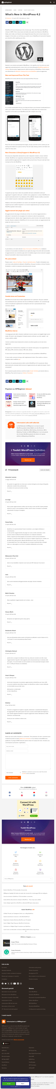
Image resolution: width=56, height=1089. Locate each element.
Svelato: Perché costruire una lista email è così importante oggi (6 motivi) (19, 403)
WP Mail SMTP (5, 1059)
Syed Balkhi (9, 1030)
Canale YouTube (34, 371)
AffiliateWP (31, 1068)
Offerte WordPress (33, 1000)
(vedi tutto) (33, 937)
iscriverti (24, 773)
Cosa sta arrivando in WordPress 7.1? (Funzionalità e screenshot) (18, 896)
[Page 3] (28, 931)
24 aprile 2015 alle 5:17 (10, 653)
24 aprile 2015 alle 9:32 (10, 595)
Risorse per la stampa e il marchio (10, 976)
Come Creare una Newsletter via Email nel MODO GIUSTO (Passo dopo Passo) (21, 929)
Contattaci (4, 979)
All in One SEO (5, 1053)
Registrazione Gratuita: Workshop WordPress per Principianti (17, 920)
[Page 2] (27, 931)
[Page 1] (26, 931)
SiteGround (31, 1079)
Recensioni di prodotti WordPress (37, 997)
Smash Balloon (5, 1062)
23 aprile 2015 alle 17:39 (10, 677)
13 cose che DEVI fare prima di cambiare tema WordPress (44, 395)
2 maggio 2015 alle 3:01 (10, 479)
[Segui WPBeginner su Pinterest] (22, 795)
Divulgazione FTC (33, 973)
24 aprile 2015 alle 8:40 (10, 614)
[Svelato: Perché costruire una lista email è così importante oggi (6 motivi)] (8, 404)
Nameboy (4, 1068)
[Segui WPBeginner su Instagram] (46, 792)
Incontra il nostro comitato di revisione (11, 973)
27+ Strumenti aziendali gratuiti (10, 1009)
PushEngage (32, 1062)
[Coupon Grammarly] (6, 952)
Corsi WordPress (33, 991)
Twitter (24, 373)
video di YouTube (17, 262)
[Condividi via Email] (27, 22)
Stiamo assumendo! (19, 1039)
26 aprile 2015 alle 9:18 (10, 577)
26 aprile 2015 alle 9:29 (10, 558)
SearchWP (31, 1056)
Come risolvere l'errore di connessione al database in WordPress (20, 395)
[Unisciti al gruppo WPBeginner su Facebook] (10, 795)
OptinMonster (5, 1047)
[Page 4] (30, 931)
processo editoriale (32, 415)
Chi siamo (4, 967)
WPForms (4, 1050)
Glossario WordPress (34, 994)
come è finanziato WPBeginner (38, 413)
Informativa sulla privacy (35, 967)
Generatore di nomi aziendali (9, 991)
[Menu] (53, 2)
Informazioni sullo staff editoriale (28, 422)
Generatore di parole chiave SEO (10, 997)
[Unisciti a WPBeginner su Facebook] (10, 792)
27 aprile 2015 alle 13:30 (10, 502)
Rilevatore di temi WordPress (9, 994)
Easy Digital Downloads (35, 1053)
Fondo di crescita (33, 979)
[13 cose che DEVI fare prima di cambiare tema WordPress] (32, 396)
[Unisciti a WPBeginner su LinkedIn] (34, 795)
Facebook (30, 373)
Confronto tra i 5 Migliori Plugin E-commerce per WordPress (17, 926)
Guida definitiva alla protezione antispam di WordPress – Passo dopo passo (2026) (22, 899)
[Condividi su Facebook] (7, 22)
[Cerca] (50, 2)
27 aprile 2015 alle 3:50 (10, 524)
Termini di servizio (33, 970)
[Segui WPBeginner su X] (22, 792)
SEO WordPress (33, 1003)
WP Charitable (32, 1065)
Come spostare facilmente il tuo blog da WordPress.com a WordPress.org (44, 403)
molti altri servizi (31, 262)
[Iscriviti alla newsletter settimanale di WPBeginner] (46, 795)
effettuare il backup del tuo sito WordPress (26, 71)
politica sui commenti (24, 738)
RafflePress (31, 1059)
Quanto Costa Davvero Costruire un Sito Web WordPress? (17, 916)
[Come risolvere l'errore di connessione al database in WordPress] (8, 396)
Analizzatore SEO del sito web (9, 1003)
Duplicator (31, 1047)
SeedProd (4, 1065)
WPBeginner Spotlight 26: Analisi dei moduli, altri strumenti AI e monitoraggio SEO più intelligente (25, 893)
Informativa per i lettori (24, 18)
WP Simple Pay (32, 1050)
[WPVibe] (28, 809)
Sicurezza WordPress (34, 1006)
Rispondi (9, 491)
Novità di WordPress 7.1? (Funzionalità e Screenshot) (15, 890)
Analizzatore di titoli (7, 1000)
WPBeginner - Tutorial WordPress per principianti (7, 2)
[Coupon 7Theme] (6, 943)
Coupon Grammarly (15, 950)
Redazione (9, 18)
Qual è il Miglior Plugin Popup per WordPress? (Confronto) (16, 923)
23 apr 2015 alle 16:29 (10, 705)
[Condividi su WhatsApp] (23, 22)
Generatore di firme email (8, 1006)
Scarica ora (28, 460)
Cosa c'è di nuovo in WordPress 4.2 (31, 249)
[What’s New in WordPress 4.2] (17, 22)
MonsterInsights (6, 1056)
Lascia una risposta (45, 470)
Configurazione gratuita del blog (37, 1009)
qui (19, 359)
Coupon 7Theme (15, 942)
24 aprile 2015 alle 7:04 (10, 633)
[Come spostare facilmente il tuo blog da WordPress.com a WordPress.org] (32, 404)
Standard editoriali (6, 970)
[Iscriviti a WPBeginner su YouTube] (34, 792)
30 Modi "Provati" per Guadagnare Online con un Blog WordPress (18, 913)
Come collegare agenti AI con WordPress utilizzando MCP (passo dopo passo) (21, 903)
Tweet (24, 262)
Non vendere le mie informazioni (37, 976)
